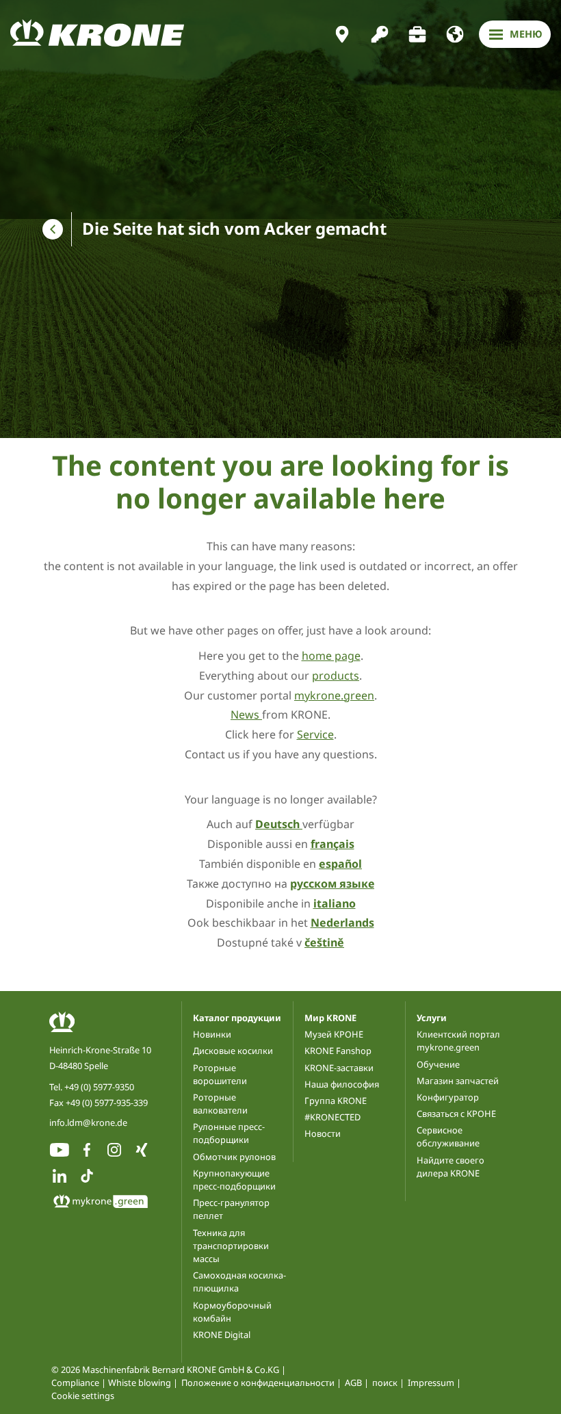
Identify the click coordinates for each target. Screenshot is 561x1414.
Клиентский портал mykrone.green (458, 1040)
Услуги (432, 1018)
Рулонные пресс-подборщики (229, 1133)
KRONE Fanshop (337, 1050)
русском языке (332, 883)
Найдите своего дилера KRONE (450, 1166)
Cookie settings (82, 1396)
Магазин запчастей (458, 1081)
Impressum (431, 1382)
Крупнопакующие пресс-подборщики (234, 1179)
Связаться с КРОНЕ (456, 1113)
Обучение (438, 1064)
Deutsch (278, 824)
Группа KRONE (335, 1100)
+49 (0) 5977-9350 (99, 1087)
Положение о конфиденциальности (258, 1382)
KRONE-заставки (339, 1068)
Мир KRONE (330, 1018)
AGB (353, 1382)
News (246, 714)
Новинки (212, 1034)
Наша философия (341, 1084)
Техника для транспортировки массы (231, 1245)
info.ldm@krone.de (88, 1122)
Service (315, 734)
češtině (324, 942)
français (332, 843)
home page (331, 655)
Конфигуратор (448, 1097)
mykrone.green (334, 695)
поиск (384, 1382)
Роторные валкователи (220, 1103)
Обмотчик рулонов (234, 1157)
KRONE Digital (221, 1334)
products (335, 675)
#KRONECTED (332, 1117)
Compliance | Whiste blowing (111, 1382)
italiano (334, 903)
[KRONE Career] (417, 34)
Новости (322, 1133)
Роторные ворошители (220, 1074)
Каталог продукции (237, 1018)
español (340, 863)
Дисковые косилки (233, 1050)
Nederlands (342, 922)
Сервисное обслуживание (448, 1136)
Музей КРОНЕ (333, 1034)
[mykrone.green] (379, 34)
